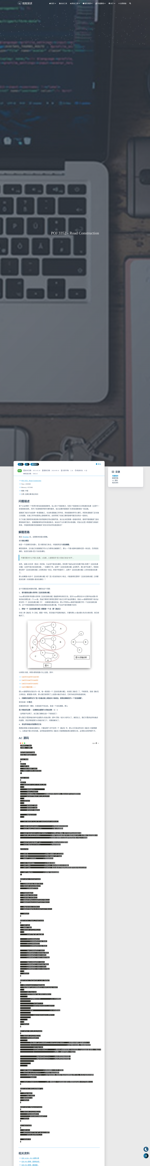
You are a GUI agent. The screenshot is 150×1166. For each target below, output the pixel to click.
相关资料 (115, 483)
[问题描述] (18, 501)
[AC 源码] (18, 738)
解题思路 (115, 478)
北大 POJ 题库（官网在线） (30, 1161)
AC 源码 (115, 480)
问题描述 (115, 476)
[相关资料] (18, 1153)
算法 (99, 464)
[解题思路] (18, 532)
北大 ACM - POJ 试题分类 (30, 1158)
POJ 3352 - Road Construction (31, 480)
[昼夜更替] (146, 1149)
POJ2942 (26, 537)
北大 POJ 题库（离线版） (30, 1165)
